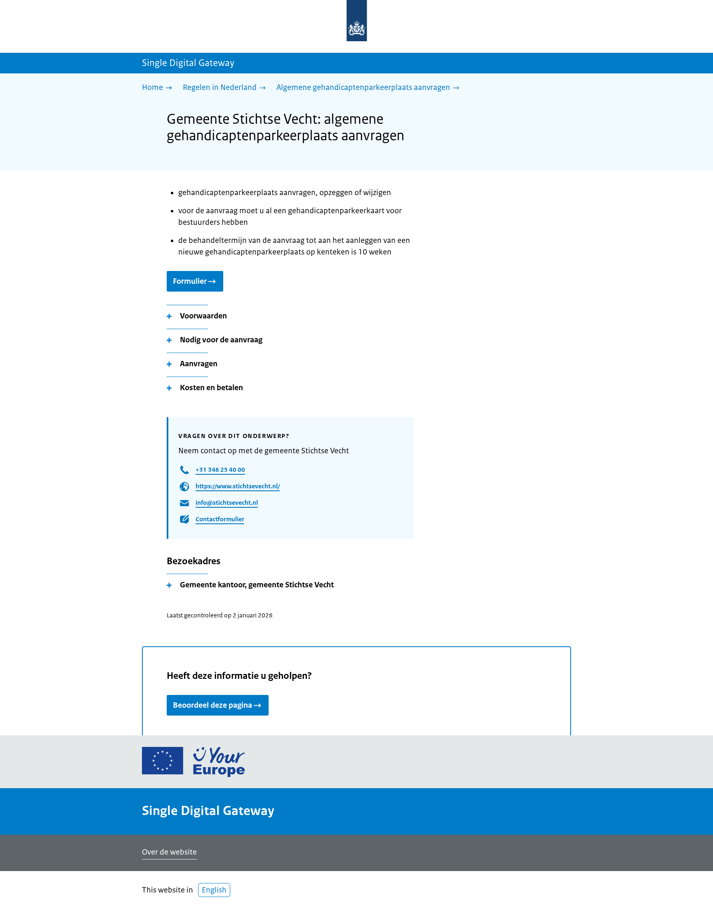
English (214, 890)
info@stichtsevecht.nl (227, 502)
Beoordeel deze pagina (212, 705)
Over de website (169, 852)
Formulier (190, 281)
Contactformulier (220, 519)
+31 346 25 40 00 (220, 469)
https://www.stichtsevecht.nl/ (238, 486)
